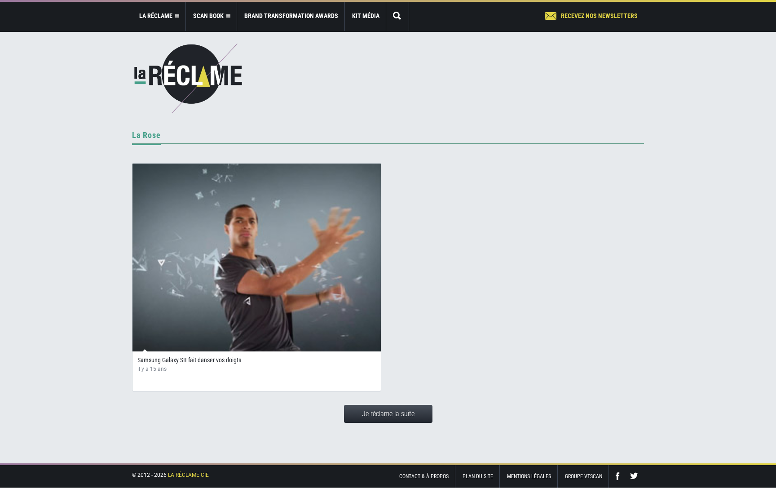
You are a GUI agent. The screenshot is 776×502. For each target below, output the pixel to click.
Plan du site (478, 476)
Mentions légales (529, 476)
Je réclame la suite (388, 413)
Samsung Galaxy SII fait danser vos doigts (189, 360)
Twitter (634, 476)
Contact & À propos (424, 476)
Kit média (365, 15)
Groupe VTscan (583, 476)
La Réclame (188, 78)
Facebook (620, 476)
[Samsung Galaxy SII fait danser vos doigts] (256, 257)
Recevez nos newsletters (599, 15)
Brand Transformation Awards (291, 15)
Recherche (397, 16)
